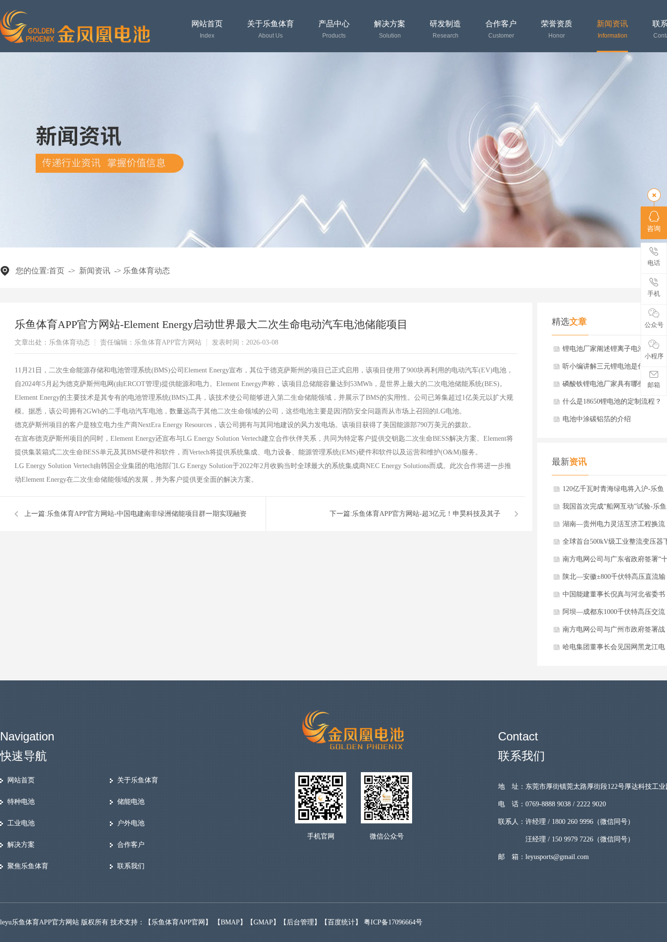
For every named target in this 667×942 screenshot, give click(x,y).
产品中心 (334, 29)
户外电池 (131, 823)
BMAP (230, 922)
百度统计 (341, 922)
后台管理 (300, 922)
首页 (56, 270)
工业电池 (21, 823)
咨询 (654, 228)
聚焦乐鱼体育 (27, 866)
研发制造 (445, 29)
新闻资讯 (612, 29)
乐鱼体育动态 (146, 270)
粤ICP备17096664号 (393, 922)
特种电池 (21, 801)
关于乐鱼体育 (270, 29)
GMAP (263, 922)
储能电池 (131, 801)
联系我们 (131, 866)
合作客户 (501, 29)
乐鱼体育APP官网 (178, 922)
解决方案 (389, 29)
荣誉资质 (556, 29)
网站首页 (207, 29)
